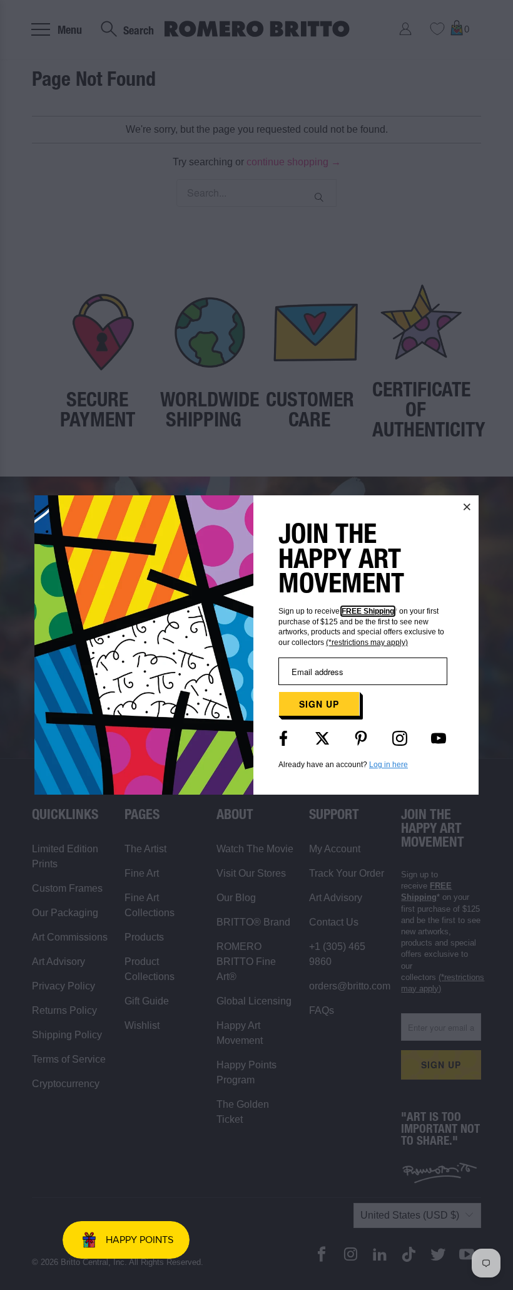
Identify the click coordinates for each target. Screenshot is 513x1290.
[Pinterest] (360, 738)
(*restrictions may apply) (367, 642)
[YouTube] (438, 738)
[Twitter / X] (322, 738)
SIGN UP (319, 704)
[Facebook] (283, 738)
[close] (467, 506)
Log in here (388, 764)
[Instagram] (399, 738)
